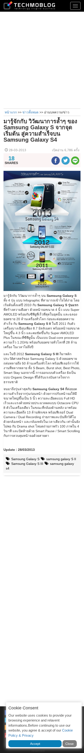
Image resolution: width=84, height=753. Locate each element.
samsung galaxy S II (60, 459)
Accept (35, 744)
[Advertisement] (42, 60)
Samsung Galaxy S (24, 459)
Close (69, 744)
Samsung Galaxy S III (26, 464)
